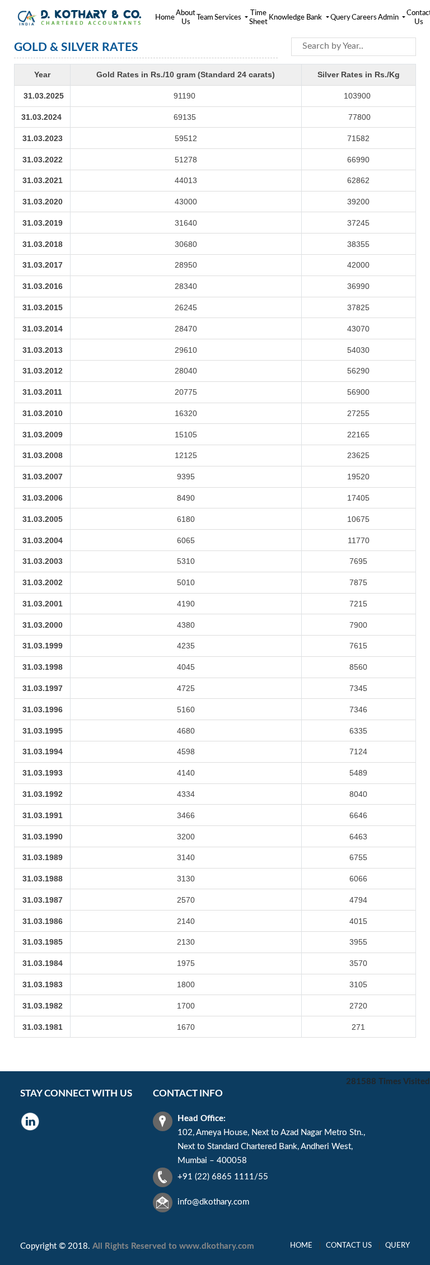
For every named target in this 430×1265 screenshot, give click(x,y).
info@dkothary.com (213, 1202)
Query (340, 17)
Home (165, 17)
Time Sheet (258, 18)
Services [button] (228, 17)
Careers (364, 17)
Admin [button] (389, 17)
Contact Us (349, 1245)
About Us (185, 18)
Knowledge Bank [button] (296, 17)
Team (205, 17)
